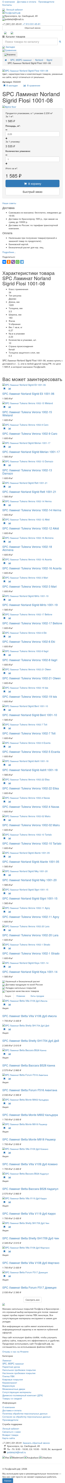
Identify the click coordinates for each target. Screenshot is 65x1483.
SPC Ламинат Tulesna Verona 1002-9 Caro (29, 433)
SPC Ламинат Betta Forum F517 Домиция (29, 1287)
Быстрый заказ (32, 191)
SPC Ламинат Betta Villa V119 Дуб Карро (29, 1213)
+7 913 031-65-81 (32, 24)
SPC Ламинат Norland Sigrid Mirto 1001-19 (30, 605)
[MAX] (12, 32)
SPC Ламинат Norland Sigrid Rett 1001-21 (29, 492)
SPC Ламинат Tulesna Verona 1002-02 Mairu (31, 825)
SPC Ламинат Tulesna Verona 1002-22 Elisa (30, 788)
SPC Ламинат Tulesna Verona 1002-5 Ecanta (31, 752)
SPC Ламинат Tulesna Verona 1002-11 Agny (30, 917)
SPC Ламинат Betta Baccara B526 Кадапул (30, 1189)
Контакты (7, 4)
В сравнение (33, 85)
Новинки (20, 995)
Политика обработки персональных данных (24, 1413)
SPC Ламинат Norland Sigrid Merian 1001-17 (31, 452)
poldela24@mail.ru (16, 1452)
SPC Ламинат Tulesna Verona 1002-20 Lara (30, 935)
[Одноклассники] (9, 262)
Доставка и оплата (26, 1)
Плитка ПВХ (8, 1376)
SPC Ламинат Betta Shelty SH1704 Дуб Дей (30, 1040)
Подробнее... (9, 252)
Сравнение (10, 50)
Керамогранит (9, 1382)
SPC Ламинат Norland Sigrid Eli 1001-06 (28, 393)
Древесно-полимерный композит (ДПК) (22, 1395)
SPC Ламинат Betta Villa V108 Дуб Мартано (30, 1263)
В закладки (11, 85)
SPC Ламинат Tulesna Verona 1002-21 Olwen (31, 678)
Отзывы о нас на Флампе (15, 1351)
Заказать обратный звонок (36, 1442)
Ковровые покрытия (12, 1379)
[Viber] (13, 262)
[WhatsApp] (17, 262)
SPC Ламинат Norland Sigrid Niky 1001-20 (29, 880)
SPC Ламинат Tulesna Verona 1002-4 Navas (30, 806)
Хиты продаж (37, 995)
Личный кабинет (14, 9)
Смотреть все (33, 1299)
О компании (8, 1)
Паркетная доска (11, 1366)
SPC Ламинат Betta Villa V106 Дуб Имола (29, 1016)
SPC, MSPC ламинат (13, 1363)
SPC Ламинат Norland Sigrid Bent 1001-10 (29, 715)
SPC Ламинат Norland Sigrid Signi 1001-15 (29, 898)
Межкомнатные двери (13, 1388)
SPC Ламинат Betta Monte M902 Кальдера (30, 1115)
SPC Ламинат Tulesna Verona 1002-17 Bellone (32, 623)
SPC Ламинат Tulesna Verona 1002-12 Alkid (30, 528)
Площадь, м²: (13, 125)
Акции (8, 995)
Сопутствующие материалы (16, 1392)
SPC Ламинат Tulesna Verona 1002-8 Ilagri (29, 660)
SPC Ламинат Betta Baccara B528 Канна (28, 1065)
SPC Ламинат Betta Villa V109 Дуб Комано (30, 1164)
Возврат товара (10, 1434)
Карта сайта (8, 1438)
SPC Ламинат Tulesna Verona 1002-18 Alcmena (27, 548)
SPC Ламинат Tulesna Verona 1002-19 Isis (29, 696)
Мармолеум (8, 1385)
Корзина (11, 54)
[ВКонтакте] (4, 262)
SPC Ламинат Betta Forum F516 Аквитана (29, 1090)
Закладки (10, 46)
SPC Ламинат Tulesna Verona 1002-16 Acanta (32, 568)
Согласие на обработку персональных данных (26, 1416)
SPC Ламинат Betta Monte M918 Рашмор (29, 1139)
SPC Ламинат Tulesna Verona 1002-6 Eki (28, 641)
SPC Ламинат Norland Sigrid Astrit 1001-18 (30, 770)
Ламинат (6, 1360)
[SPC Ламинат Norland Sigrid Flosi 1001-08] (32, 70)
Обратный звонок (32, 27)
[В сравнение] (9, 388)
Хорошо (7, 1480)
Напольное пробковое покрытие (19, 1369)
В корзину (34, 183)
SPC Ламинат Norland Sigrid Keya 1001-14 (29, 972)
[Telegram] (5, 32)
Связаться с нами (11, 1431)
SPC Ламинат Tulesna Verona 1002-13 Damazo (27, 471)
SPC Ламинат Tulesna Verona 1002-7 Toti (29, 733)
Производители (46, 1)
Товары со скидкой (12, 1398)
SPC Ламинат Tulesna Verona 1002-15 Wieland (27, 413)
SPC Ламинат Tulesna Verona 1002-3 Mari (29, 586)
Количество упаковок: (18, 151)
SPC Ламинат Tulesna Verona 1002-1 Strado (30, 953)
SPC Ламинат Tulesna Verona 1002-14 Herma (31, 510)
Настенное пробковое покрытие (18, 1373)
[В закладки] (4, 388)
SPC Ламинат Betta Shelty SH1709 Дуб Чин (30, 1238)
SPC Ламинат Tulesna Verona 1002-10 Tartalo (31, 843)
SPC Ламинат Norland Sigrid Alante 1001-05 (30, 861)
